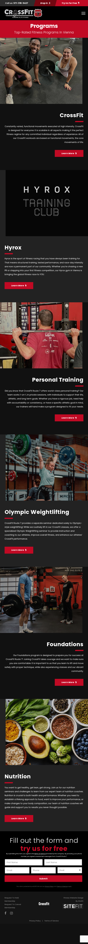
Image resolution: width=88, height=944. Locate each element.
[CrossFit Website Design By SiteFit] (72, 906)
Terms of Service (51, 921)
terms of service (39, 854)
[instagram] (11, 913)
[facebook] (5, 913)
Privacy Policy (35, 921)
